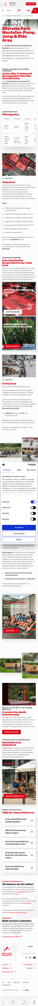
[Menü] (3, 10)
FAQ (17, 894)
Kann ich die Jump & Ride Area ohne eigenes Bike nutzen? (17, 843)
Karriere (5, 964)
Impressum (26, 982)
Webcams (24, 1003)
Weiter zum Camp (11, 732)
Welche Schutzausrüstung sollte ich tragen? (15, 831)
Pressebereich (28, 964)
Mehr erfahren (12, 346)
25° (3, 1003)
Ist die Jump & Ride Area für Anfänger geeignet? (16, 820)
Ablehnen (19, 539)
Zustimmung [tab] (7, 470)
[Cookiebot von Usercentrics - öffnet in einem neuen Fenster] (28, 465)
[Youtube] (34, 958)
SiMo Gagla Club (7, 972)
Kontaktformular (22, 892)
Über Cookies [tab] (31, 470)
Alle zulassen (19, 527)
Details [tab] (19, 470)
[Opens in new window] (25, 990)
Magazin (30, 968)
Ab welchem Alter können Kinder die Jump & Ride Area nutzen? (16, 855)
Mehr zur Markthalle (15, 796)
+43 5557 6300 (26, 903)
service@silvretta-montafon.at (17, 912)
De (29, 947)
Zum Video (10, 631)
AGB (8, 982)
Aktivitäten (9, 16)
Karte (10, 10)
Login (34, 1003)
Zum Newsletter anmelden (10, 936)
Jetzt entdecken (13, 312)
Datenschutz (16, 982)
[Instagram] (30, 958)
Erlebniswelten (17, 16)
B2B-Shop (5, 968)
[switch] (33, 507)
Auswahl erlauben (19, 533)
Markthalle (8, 748)
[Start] (3, 16)
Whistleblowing (6, 985)
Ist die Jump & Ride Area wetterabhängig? (14, 867)
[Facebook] (26, 958)
